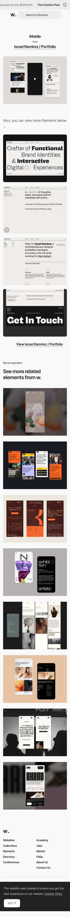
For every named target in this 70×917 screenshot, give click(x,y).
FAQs (39, 856)
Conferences (11, 862)
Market (40, 851)
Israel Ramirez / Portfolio (35, 47)
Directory (9, 856)
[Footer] (35, 313)
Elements (9, 851)
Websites (9, 840)
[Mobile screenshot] (35, 625)
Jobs (39, 845)
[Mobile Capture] (35, 572)
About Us (42, 862)
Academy (42, 840)
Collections (10, 845)
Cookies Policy (53, 893)
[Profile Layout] (35, 261)
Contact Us (43, 867)
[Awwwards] (13, 14)
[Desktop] (35, 158)
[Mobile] (35, 412)
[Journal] (35, 210)
